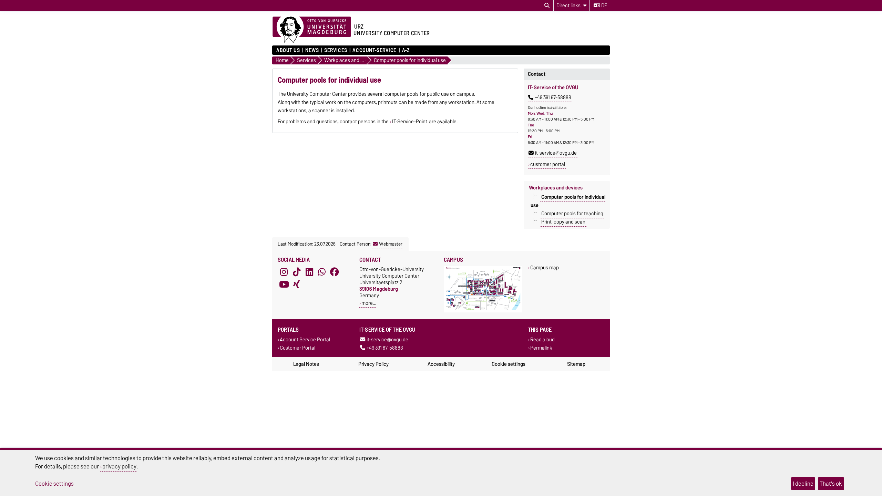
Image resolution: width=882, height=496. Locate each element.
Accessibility (441, 364)
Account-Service (374, 50)
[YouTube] (284, 284)
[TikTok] (296, 272)
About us (288, 50)
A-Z (405, 50)
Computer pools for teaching (572, 213)
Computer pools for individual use (568, 201)
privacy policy (119, 466)
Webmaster (390, 244)
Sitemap (576, 364)
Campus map (544, 267)
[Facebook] (334, 272)
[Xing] (296, 284)
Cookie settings (508, 364)
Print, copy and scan (563, 222)
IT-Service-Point (409, 121)
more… (368, 303)
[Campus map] (483, 311)
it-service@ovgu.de (556, 153)
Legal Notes (306, 364)
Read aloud (542, 340)
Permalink (541, 348)
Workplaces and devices (556, 188)
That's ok (831, 483)
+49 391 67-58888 (553, 97)
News (312, 50)
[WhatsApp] (322, 272)
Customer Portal (297, 348)
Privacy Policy (373, 364)
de (603, 5)
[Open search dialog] (547, 5)
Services (335, 50)
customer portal (547, 164)
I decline (803, 483)
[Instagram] (284, 272)
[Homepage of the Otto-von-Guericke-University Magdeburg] (311, 30)
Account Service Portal (305, 340)
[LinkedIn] (309, 272)
